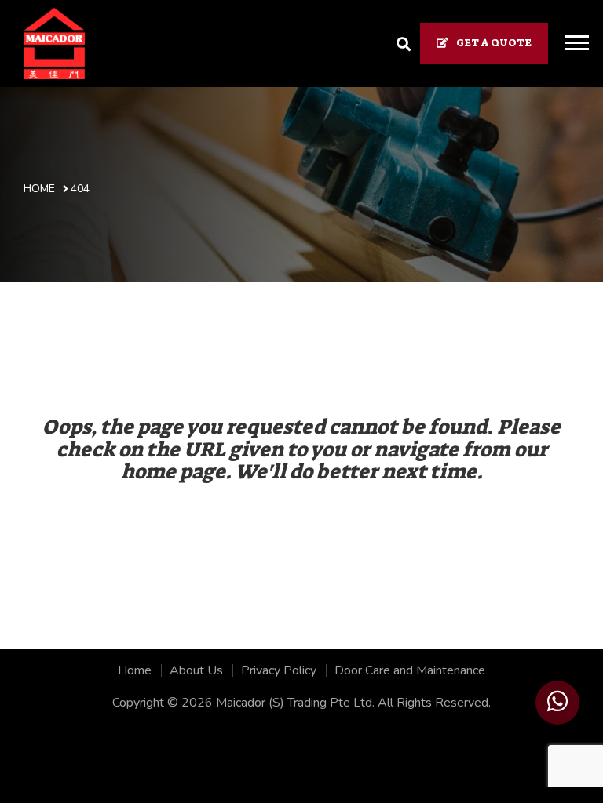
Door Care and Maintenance (409, 670)
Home (135, 670)
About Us (196, 670)
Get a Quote (494, 42)
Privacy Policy (278, 670)
